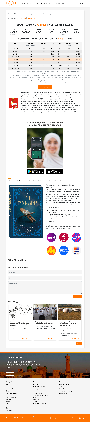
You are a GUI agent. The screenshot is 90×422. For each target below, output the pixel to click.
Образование (37, 393)
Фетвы (8, 408)
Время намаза (11, 397)
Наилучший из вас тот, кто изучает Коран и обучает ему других (23, 364)
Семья (46, 3)
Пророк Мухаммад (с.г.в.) (15, 389)
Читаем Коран (14, 357)
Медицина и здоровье (40, 395)
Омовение (9, 391)
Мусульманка (64, 384)
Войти (81, 3)
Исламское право (39, 387)
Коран (8, 387)
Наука (35, 397)
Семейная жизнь (65, 389)
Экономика (36, 399)
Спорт (35, 401)
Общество (37, 3)
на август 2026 (31, 18)
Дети (61, 387)
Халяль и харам (11, 393)
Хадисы (8, 399)
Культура (36, 389)
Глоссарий (9, 410)
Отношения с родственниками (70, 391)
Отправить (77, 296)
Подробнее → (26, 338)
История (35, 384)
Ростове (41, 25)
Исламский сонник (39, 404)
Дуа (7, 406)
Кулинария (63, 393)
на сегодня (22, 18)
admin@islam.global (52, 418)
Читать (9, 374)
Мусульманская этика (40, 391)
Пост (7, 404)
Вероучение (26, 3)
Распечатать (45, 87)
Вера (7, 384)
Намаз (8, 395)
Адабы (8, 401)
